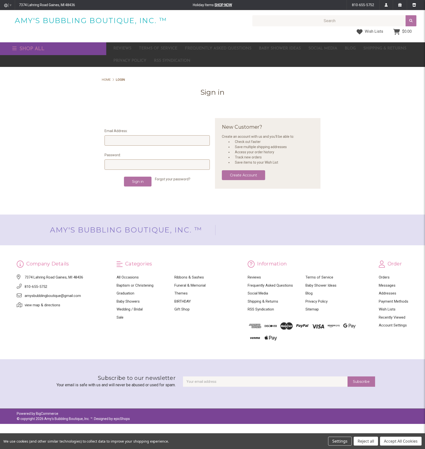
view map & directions (42, 305)
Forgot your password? (172, 179)
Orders (384, 277)
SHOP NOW (223, 5)
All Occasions (128, 277)
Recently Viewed (392, 317)
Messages (387, 285)
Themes (181, 293)
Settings (340, 441)
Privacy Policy (129, 61)
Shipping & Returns (384, 48)
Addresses (387, 293)
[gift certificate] (400, 5)
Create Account (243, 175)
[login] (386, 5)
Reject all (366, 441)
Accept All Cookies (401, 441)
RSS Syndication (172, 61)
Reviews (122, 48)
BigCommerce (47, 414)
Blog (350, 48)
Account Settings (393, 325)
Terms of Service (158, 48)
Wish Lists (373, 31)
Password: (113, 155)
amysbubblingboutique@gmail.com (53, 296)
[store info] (414, 5)
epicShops (122, 419)
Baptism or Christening (135, 285)
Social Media (322, 48)
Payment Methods (393, 301)
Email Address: (116, 131)
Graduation (125, 293)
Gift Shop (182, 309)
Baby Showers (128, 301)
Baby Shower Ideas (280, 48)
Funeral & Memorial (190, 285)
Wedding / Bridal (130, 309)
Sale (120, 317)
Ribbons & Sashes (189, 277)
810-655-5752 (363, 5)
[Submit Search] (411, 20)
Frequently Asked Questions (218, 48)
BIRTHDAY (182, 301)
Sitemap (312, 309)
